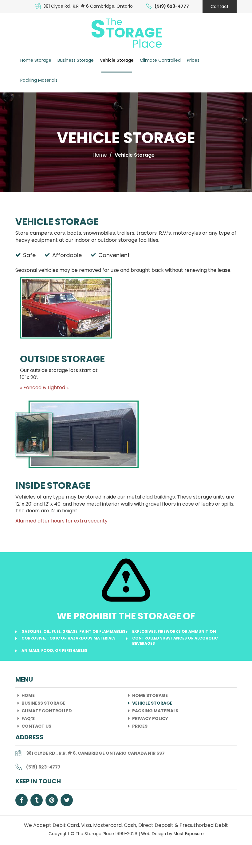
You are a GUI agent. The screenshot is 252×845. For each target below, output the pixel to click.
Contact (220, 6)
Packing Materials (38, 80)
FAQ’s (28, 718)
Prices (193, 60)
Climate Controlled (160, 60)
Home (28, 695)
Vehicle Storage (117, 60)
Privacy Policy (150, 718)
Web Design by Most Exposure (172, 834)
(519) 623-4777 (43, 767)
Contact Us (36, 726)
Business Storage (75, 60)
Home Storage (35, 60)
